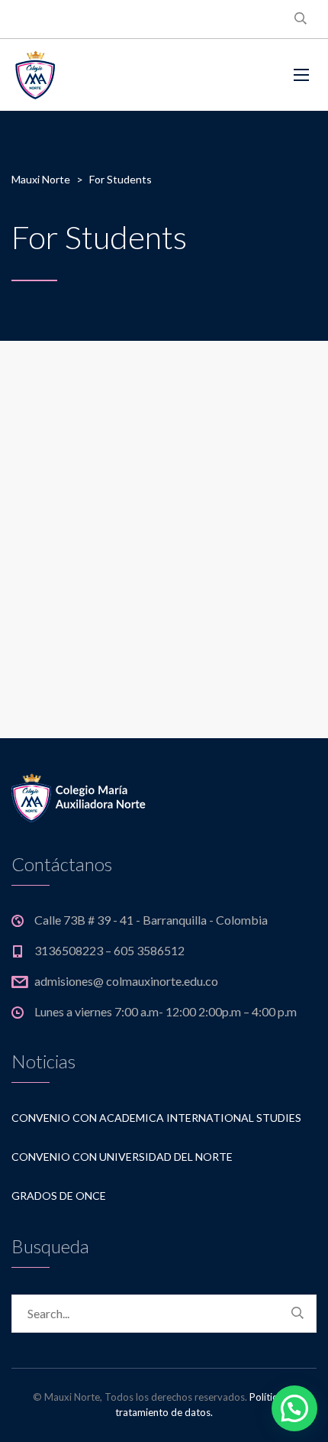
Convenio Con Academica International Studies (156, 1117)
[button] (294, 1408)
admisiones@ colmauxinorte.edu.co (126, 981)
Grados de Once (58, 1195)
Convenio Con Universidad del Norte (122, 1156)
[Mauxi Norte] (82, 75)
